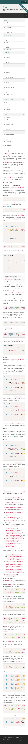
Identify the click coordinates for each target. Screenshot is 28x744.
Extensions (6, 114)
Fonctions (7, 44)
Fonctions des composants (10, 70)
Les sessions (8, 96)
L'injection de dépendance (10, 87)
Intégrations (6, 132)
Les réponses (8, 85)
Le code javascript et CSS (10, 49)
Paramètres (7, 82)
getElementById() (6, 427)
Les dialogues (8, 109)
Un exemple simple (9, 32)
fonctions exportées (7, 206)
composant (12, 213)
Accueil (4, 737)
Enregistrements (7, 35)
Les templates (8, 104)
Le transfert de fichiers (9, 94)
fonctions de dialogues (20, 698)
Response (9, 250)
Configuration (8, 25)
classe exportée (9, 188)
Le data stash (8, 74)
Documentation (19, 737)
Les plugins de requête (9, 122)
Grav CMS (23, 740)
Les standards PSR (9, 29)
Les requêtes (7, 52)
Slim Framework (8, 141)
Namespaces (8, 37)
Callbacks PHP (8, 57)
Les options (8, 47)
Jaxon (5, 7)
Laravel (7, 136)
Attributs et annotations (10, 77)
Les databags (8, 72)
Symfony (7, 139)
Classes (7, 42)
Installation (7, 22)
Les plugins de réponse (9, 119)
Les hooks (7, 89)
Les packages (8, 129)
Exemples (8, 739)
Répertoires (7, 40)
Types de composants (9, 67)
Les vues (7, 102)
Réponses (7, 62)
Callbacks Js (8, 59)
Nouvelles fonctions (9, 27)
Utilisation (6, 20)
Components (7, 65)
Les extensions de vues (9, 124)
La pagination (8, 107)
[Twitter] (26, 16)
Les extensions (8, 117)
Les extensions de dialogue (10, 126)
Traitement (7, 55)
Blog (4, 739)
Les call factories (8, 111)
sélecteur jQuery (6, 362)
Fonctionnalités (7, 80)
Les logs (7, 92)
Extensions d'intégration (10, 134)
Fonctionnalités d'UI (8, 99)
